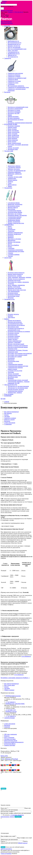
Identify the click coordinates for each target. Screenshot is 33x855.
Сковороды (7, 58)
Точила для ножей (13, 148)
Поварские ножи (13, 352)
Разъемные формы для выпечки (17, 215)
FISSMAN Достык (11, 711)
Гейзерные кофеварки (14, 172)
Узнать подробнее (6, 853)
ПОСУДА (7, 26)
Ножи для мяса (12, 129)
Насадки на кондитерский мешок (18, 347)
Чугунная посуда (13, 56)
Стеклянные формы (14, 203)
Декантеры (11, 231)
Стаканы (10, 253)
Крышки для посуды (14, 45)
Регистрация (8, 21)
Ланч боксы (11, 317)
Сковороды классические (15, 73)
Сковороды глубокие (14, 76)
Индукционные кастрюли (15, 119)
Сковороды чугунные (14, 81)
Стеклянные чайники (14, 167)
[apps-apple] (5, 763)
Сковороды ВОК (13, 79)
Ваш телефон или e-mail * (8, 836)
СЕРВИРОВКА (9, 224)
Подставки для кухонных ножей (17, 355)
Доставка (7, 416)
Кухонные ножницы (14, 294)
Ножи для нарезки (13, 130)
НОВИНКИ (7, 395)
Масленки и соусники (14, 239)
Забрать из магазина (7, 10)
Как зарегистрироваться (11, 411)
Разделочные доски (13, 296)
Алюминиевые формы (14, 210)
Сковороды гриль (13, 82)
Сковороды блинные (14, 75)
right (4, 398)
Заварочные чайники (14, 166)
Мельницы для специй (14, 288)
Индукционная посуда (14, 42)
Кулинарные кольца (14, 206)
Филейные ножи (13, 149)
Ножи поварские (13, 140)
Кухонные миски (13, 293)
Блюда (10, 226)
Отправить (18, 816)
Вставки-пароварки (14, 118)
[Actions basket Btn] (7, 16)
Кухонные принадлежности (16, 272)
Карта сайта (4, 755)
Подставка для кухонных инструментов (20, 353)
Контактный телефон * (8, 811)
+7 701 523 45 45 (18, 12)
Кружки (10, 175)
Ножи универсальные (14, 143)
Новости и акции (9, 419)
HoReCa (6, 319)
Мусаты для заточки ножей (16, 344)
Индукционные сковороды (16, 86)
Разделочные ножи (13, 361)
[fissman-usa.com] (15, 765)
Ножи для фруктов (13, 135)
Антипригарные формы (15, 212)
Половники (11, 358)
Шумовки (11, 378)
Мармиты (11, 237)
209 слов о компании (10, 734)
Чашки (10, 186)
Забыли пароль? (23, 843)
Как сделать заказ (9, 685)
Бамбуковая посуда (13, 41)
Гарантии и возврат (10, 418)
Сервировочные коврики (15, 364)
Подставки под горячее (15, 356)
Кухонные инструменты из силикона (19, 331)
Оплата (6, 415)
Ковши (10, 115)
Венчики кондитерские (15, 322)
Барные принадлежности (15, 274)
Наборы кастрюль (13, 116)
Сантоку (10, 363)
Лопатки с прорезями (14, 342)
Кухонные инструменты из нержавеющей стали (16, 329)
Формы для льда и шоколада (16, 279)
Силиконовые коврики (14, 217)
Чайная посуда (12, 55)
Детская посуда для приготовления (18, 386)
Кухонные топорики (14, 126)
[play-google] (14, 763)
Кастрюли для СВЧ (13, 113)
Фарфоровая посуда (14, 53)
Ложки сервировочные (15, 341)
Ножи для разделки (13, 132)
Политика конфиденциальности (13, 742)
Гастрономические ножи (15, 323)
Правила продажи (9, 745)
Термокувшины (12, 180)
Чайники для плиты (14, 169)
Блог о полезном (9, 737)
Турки (9, 183)
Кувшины (11, 235)
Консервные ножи (13, 326)
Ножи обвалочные (13, 137)
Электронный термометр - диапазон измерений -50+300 (18, 382)
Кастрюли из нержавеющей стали (18, 107)
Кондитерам (11, 209)
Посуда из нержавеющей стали (17, 49)
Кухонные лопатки (13, 333)
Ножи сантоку (12, 141)
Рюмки (10, 246)
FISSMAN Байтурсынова (13, 696)
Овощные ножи (12, 348)
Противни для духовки (15, 213)
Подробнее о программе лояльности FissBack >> (15, 677)
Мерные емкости (13, 207)
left (1, 398)
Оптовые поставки (10, 739)
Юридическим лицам (10, 740)
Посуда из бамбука (13, 245)
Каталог (3, 3)
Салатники (11, 248)
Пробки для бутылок (14, 286)
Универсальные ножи (14, 375)
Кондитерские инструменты (16, 325)
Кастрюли (7, 92)
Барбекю (10, 316)
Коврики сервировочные (15, 232)
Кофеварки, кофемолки (15, 173)
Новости (6, 736)
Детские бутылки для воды (16, 389)
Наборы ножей (12, 127)
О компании (8, 424)
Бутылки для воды (13, 314)
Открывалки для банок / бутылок (18, 350)
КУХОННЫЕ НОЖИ (10, 124)
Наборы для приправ (14, 242)
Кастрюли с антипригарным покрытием (20, 122)
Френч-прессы (12, 184)
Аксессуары (7, 257)
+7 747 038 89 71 (11, 702)
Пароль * (3, 841)
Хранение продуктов (14, 280)
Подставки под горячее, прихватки (18, 282)
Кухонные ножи (12, 334)
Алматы (10, 12)
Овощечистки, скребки (15, 275)
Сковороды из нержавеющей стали (18, 87)
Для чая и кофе (8, 151)
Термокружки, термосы (15, 392)
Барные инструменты (14, 320)
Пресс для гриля (13, 50)
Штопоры (11, 297)
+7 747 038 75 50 (11, 710)
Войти (3, 847)
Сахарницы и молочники (15, 250)
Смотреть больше (9, 718)
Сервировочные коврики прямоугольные (15, 368)
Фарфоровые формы (14, 220)
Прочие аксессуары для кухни (17, 290)
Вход (2, 21)
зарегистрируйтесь (6, 849)
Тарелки (10, 256)
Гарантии (7, 727)
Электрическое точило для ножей (18, 380)
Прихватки (11, 359)
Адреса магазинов (9, 422)
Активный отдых (9, 299)
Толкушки (11, 372)
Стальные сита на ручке (15, 370)
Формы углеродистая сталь (16, 223)
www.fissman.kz (26, 656)
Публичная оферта (9, 743)
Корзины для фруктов (14, 234)
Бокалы (10, 228)
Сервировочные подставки (16, 251)
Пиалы (10, 243)
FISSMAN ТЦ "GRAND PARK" (15, 703)
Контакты (7, 421)
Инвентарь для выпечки (15, 204)
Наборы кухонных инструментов (18, 345)
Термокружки (12, 178)
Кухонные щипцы (13, 337)
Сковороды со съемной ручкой (17, 78)
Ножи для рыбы (12, 133)
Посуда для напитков (14, 47)
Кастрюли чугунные (14, 110)
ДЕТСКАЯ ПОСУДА (10, 384)
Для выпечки (8, 188)
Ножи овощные (12, 138)
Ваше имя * (4, 808)
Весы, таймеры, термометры (16, 285)
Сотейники (11, 84)
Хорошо (3, 788)
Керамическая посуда (14, 44)
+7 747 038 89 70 (11, 716)
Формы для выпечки (14, 221)
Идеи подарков (8, 394)
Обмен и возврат (9, 690)
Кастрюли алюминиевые (15, 108)
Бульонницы (11, 229)
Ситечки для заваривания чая (16, 170)
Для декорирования (13, 291)
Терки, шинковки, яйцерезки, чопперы (19, 277)
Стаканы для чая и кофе (15, 177)
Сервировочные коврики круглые (18, 366)
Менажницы (11, 240)
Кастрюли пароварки (14, 111)
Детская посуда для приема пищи (18, 388)
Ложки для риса (12, 339)
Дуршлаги (11, 283)
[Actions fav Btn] (4, 16)
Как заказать (8, 413)
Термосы (10, 181)
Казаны (10, 121)
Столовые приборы (13, 254)
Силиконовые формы (14, 218)
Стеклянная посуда (13, 52)
